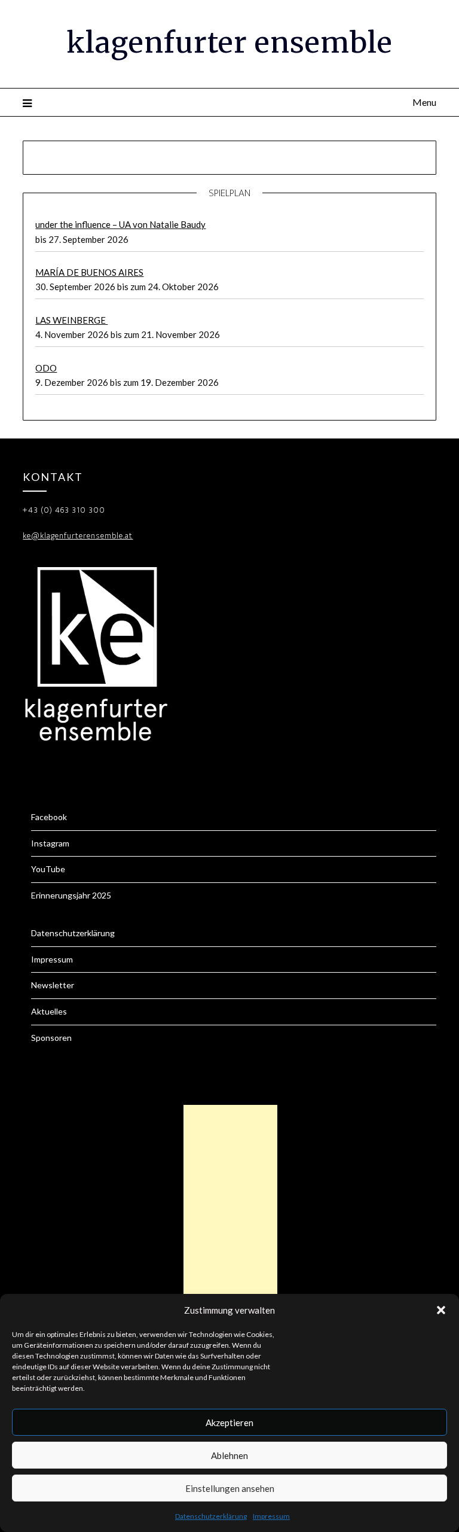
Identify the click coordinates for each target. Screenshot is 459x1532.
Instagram (50, 843)
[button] (441, 1310)
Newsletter (52, 985)
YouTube (48, 869)
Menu (424, 102)
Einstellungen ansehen (229, 1488)
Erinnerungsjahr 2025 (71, 895)
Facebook (49, 817)
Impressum (271, 1516)
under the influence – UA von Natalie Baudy (120, 224)
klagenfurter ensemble (229, 42)
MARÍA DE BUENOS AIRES (89, 272)
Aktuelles (49, 1011)
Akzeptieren (229, 1422)
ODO (46, 368)
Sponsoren (51, 1037)
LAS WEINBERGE (71, 320)
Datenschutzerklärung (211, 1516)
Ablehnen (229, 1455)
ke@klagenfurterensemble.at (78, 536)
